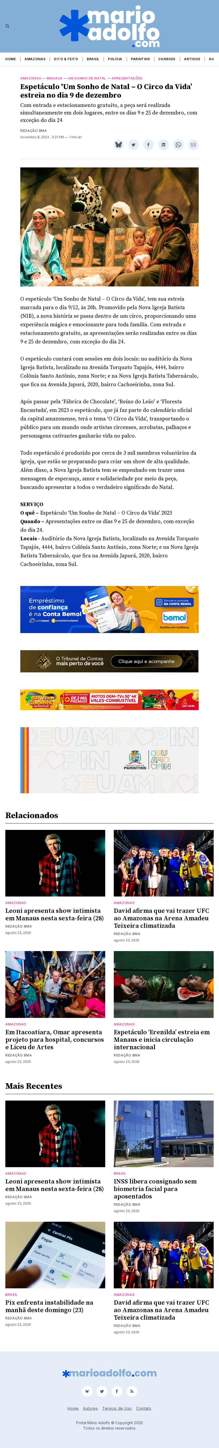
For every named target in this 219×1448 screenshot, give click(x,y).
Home (10, 59)
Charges (166, 59)
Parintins (140, 59)
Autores (90, 1408)
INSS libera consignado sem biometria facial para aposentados (155, 1189)
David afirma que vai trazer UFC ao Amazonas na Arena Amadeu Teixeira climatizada (161, 918)
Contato (143, 1408)
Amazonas (35, 59)
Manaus (54, 78)
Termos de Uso (117, 1408)
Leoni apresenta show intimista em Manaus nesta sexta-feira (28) (54, 914)
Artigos (192, 59)
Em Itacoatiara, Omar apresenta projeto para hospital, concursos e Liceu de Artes (54, 1039)
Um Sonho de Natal (87, 78)
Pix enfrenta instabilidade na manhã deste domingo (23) (49, 1306)
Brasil (93, 59)
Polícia (115, 59)
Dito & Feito (66, 59)
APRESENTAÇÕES (127, 78)
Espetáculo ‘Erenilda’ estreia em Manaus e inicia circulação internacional (162, 1039)
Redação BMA (33, 131)
